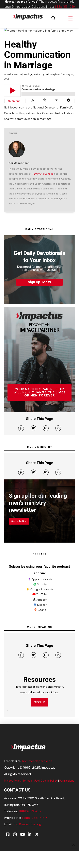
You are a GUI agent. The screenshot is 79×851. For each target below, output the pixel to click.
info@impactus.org (27, 824)
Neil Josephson (52, 75)
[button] (53, 18)
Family (9, 75)
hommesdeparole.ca (37, 761)
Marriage (28, 75)
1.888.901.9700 (30, 811)
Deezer (42, 605)
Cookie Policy (49, 780)
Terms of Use (31, 780)
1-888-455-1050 (64, 6)
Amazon (41, 599)
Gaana (41, 610)
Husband (18, 75)
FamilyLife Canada (42, 173)
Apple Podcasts (41, 579)
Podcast (37, 75)
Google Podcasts (41, 589)
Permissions (66, 780)
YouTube (42, 594)
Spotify (42, 584)
